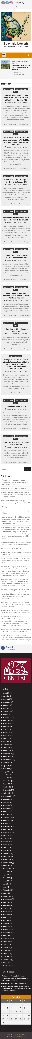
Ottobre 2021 (6, 866)
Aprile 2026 (6, 705)
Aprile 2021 (6, 884)
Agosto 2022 (6, 835)
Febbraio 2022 (7, 854)
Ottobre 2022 (6, 829)
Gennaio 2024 (6, 784)
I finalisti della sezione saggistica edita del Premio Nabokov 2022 (16, 256)
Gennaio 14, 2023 (12, 147)
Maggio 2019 (6, 951)
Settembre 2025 (7, 723)
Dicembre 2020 (7, 896)
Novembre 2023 (7, 790)
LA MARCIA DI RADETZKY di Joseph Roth (14, 488)
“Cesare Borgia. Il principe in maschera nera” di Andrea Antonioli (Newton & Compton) (16, 295)
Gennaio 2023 (6, 820)
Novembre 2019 (7, 932)
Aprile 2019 (6, 954)
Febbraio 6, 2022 (11, 371)
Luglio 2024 (6, 766)
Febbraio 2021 (7, 890)
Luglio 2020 (6, 908)
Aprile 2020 (6, 917)
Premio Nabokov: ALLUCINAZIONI (11, 548)
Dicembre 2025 (7, 714)
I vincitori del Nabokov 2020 (16, 407)
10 (3, 1012)
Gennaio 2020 (6, 926)
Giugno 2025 (6, 732)
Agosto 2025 (6, 726)
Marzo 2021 (6, 887)
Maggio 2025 (6, 735)
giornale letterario (8, 89)
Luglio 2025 (6, 729)
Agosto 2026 (6, 693)
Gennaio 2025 (6, 747)
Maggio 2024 (6, 772)
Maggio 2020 (6, 914)
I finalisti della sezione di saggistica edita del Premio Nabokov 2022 (16, 181)
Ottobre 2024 (6, 757)
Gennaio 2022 (6, 857)
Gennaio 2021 (6, 893)
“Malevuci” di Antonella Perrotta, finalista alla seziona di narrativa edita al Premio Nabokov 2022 (16, 97)
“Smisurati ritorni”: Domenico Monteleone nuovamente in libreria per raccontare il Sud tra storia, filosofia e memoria (15, 482)
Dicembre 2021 (7, 860)
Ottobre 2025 (6, 720)
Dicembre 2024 (7, 750)
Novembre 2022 (7, 826)
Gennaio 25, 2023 (12, 102)
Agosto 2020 (6, 905)
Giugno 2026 (6, 699)
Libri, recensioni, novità (17, 61)
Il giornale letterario (16, 43)
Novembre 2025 (7, 717)
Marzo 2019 (6, 957)
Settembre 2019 (7, 938)
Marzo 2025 (6, 741)
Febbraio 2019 (7, 960)
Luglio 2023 (6, 802)
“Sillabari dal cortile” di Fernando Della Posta (16, 330)
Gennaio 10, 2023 (12, 260)
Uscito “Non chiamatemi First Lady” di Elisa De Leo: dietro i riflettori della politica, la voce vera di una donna (16, 561)
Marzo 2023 (6, 814)
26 (11, 1019)
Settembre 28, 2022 (11, 300)
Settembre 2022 (7, 832)
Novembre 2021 (7, 863)
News (15, 92)
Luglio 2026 (6, 696)
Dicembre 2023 (7, 787)
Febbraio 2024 (7, 781)
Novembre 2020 (7, 899)
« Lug (2, 1028)
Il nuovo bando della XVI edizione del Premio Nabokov (16, 443)
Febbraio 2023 (7, 817)
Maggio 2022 (6, 844)
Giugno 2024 (6, 769)
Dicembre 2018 (7, 966)
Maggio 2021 (6, 881)
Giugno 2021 (6, 878)
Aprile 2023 (6, 811)
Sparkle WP (22, 1036)
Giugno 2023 (6, 805)
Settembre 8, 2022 (11, 334)
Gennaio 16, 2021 (12, 409)
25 (7, 1019)
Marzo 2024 (6, 778)
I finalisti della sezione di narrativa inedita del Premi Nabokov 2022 (16, 219)
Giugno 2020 (6, 911)
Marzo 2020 (6, 920)
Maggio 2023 (6, 808)
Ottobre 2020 (6, 902)
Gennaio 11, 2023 (12, 222)
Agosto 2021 (6, 872)
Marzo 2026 (6, 708)
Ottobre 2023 (6, 793)
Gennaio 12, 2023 (12, 184)
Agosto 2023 (6, 799)
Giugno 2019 (6, 948)
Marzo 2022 (6, 851)
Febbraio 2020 (7, 923)
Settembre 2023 (7, 796)
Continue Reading (23, 124)
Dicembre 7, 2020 (12, 447)
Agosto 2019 (6, 941)
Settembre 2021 (7, 869)
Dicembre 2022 (7, 823)
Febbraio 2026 (7, 711)
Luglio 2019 (6, 944)
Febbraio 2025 (7, 744)
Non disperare (6, 507)
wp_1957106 (23, 102)
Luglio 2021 (6, 875)
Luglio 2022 (6, 838)
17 (3, 1015)
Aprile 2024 (6, 775)
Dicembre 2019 (7, 929)
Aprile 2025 (6, 738)
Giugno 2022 (6, 841)
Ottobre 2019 (6, 935)
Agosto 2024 (6, 763)
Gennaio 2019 (6, 963)
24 (3, 1019)
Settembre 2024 (7, 760)
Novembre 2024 (7, 754)
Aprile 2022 (6, 847)
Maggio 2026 (6, 702)
